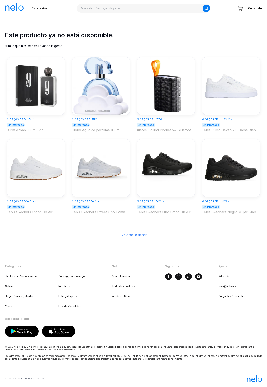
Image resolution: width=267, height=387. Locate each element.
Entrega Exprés (67, 296)
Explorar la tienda (133, 235)
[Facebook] (168, 276)
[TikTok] (188, 276)
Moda (8, 306)
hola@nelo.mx (227, 286)
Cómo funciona (121, 276)
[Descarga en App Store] (59, 331)
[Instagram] (178, 276)
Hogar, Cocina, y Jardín (19, 296)
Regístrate (255, 8)
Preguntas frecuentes (232, 296)
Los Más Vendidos (69, 306)
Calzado (10, 286)
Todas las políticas (123, 286)
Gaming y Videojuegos (72, 276)
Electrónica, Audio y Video (21, 276)
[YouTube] (198, 276)
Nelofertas (65, 286)
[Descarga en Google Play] (22, 331)
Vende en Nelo (121, 296)
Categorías (39, 8)
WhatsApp (225, 276)
